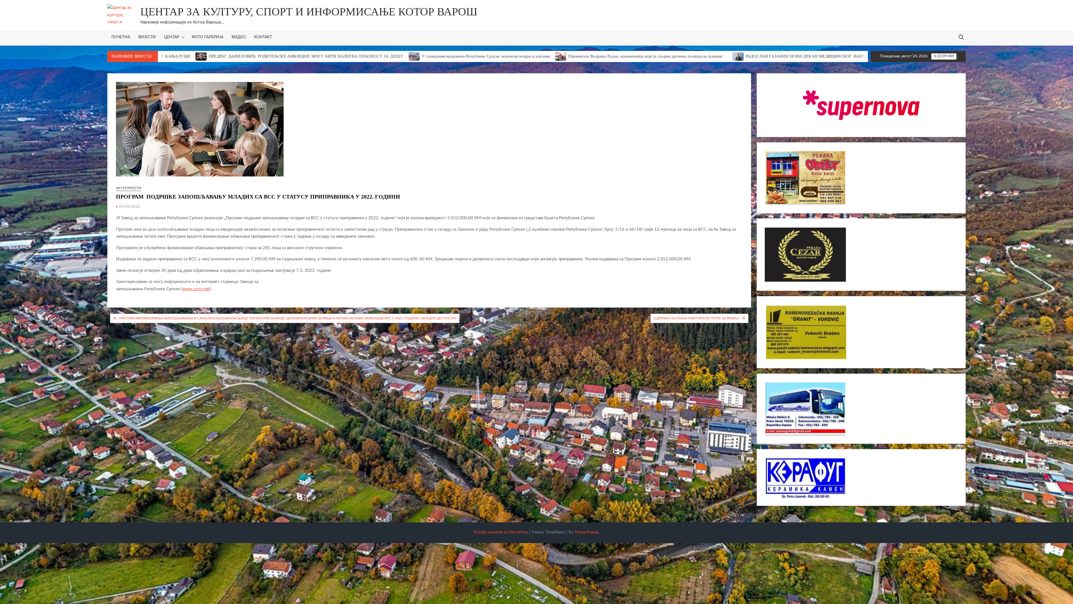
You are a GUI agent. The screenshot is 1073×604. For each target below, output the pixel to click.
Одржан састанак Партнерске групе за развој (696, 318)
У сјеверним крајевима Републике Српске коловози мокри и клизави (418, 56)
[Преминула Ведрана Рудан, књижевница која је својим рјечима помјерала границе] (494, 56)
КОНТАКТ (263, 37)
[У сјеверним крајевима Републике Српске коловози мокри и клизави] (347, 56)
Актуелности (128, 188)
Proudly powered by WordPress (501, 532)
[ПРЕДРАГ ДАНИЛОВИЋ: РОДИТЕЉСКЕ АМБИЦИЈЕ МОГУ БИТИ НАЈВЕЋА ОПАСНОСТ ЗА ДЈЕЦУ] (852, 56)
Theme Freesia (586, 532)
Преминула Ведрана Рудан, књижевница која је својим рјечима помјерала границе (578, 56)
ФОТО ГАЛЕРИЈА (207, 37)
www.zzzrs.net (196, 289)
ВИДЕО (239, 37)
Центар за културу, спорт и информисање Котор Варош (308, 11)
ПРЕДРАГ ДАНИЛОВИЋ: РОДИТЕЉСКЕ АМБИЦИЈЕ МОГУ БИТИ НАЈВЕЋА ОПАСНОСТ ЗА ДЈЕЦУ (238, 56)
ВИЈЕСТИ (147, 37)
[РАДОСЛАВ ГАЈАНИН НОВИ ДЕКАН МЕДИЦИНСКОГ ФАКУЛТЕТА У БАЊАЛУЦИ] (671, 56)
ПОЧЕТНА (120, 37)
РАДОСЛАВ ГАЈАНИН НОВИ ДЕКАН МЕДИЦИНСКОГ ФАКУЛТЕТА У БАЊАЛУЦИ (759, 56)
